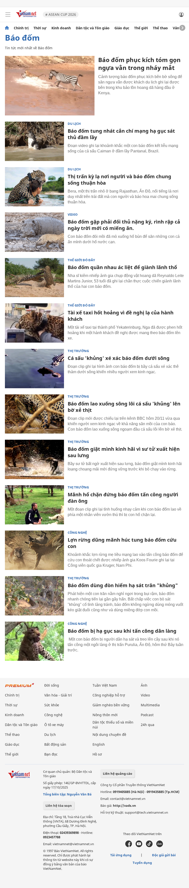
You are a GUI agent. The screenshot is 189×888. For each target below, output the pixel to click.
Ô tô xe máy (54, 724)
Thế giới (141, 28)
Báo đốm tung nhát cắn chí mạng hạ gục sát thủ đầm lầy (121, 134)
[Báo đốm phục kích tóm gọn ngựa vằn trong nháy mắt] (49, 85)
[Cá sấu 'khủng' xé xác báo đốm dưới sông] (34, 368)
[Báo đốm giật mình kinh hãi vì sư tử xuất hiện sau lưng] (34, 459)
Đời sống (51, 685)
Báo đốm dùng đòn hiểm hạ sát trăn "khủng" (123, 585)
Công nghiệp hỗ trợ (109, 695)
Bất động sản (55, 744)
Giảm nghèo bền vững (111, 705)
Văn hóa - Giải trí (58, 695)
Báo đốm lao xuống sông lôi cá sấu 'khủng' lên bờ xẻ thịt (124, 406)
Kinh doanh (61, 28)
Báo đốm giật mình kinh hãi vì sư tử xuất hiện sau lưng (124, 452)
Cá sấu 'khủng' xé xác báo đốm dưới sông (119, 358)
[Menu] (8, 14)
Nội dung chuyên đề (109, 734)
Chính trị (21, 28)
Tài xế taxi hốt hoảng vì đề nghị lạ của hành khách (120, 315)
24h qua (147, 724)
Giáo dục (121, 28)
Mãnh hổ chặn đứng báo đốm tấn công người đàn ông (123, 497)
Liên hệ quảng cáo (117, 773)
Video (73, 214)
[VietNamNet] (7, 28)
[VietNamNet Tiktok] (149, 846)
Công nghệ (77, 532)
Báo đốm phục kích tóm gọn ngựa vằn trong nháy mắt (139, 64)
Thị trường (78, 351)
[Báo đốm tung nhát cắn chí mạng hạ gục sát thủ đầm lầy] (34, 141)
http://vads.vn (124, 805)
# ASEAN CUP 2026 (60, 14)
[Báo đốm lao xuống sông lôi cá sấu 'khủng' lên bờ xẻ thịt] (34, 414)
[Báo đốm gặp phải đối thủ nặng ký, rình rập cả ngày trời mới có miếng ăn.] (34, 232)
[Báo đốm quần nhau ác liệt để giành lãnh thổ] (34, 277)
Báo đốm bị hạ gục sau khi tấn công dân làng (122, 631)
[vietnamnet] (27, 18)
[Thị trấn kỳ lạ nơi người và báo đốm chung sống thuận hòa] (34, 187)
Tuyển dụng (142, 862)
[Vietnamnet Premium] (19, 687)
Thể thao (160, 28)
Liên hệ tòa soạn (59, 805)
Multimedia (150, 705)
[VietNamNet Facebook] (128, 846)
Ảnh (144, 685)
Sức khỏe (51, 705)
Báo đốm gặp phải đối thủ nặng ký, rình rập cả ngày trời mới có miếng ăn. (124, 224)
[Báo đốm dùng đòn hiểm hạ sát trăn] (34, 595)
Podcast (147, 714)
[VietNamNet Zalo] (159, 846)
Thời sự (40, 28)
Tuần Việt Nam (105, 685)
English (99, 744)
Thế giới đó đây (81, 260)
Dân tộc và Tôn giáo (93, 28)
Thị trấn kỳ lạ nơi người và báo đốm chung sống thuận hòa (119, 179)
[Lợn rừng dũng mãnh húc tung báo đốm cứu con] (34, 550)
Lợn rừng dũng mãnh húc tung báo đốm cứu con (122, 542)
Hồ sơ (97, 754)
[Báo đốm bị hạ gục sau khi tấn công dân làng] (34, 641)
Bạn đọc (51, 754)
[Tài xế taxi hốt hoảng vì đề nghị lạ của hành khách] (34, 323)
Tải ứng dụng (120, 855)
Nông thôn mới (105, 714)
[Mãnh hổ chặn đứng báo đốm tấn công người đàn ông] (34, 505)
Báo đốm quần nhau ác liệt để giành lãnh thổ (122, 267)
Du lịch (74, 123)
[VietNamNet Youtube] (139, 846)
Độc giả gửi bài (164, 855)
